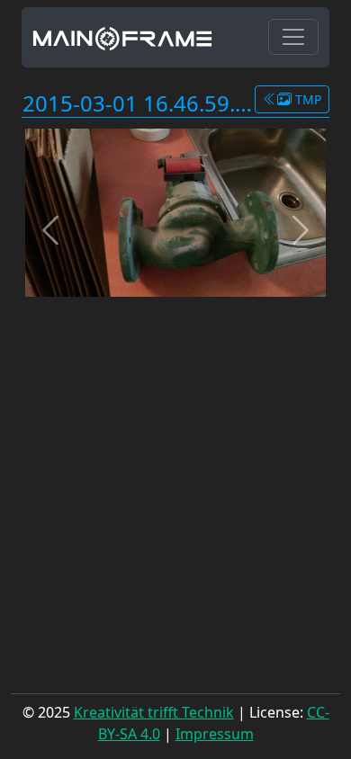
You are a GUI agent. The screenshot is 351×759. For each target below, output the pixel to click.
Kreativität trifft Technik (154, 712)
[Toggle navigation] (293, 37)
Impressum (215, 734)
